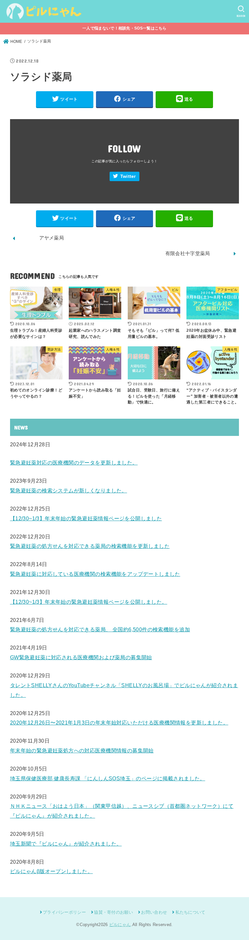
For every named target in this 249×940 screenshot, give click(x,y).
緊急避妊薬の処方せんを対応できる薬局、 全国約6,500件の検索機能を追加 (100, 629)
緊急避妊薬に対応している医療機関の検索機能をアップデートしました (95, 574)
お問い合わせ (154, 912)
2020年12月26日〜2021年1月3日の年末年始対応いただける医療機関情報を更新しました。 (119, 722)
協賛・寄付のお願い (113, 912)
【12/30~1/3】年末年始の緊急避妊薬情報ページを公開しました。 (88, 602)
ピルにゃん (120, 924)
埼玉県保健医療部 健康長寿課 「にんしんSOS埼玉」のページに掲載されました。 (107, 778)
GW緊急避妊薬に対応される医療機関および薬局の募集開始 (81, 657)
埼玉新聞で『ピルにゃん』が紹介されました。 (66, 844)
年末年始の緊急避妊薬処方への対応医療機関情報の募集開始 (82, 750)
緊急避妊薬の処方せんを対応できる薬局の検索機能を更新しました (90, 546)
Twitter (128, 176)
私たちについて (190, 912)
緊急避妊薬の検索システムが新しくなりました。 (68, 490)
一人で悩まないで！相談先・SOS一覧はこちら (124, 28)
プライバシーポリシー (64, 912)
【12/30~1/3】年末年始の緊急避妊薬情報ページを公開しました (86, 518)
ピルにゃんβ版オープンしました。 (51, 871)
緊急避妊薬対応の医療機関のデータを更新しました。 (74, 462)
